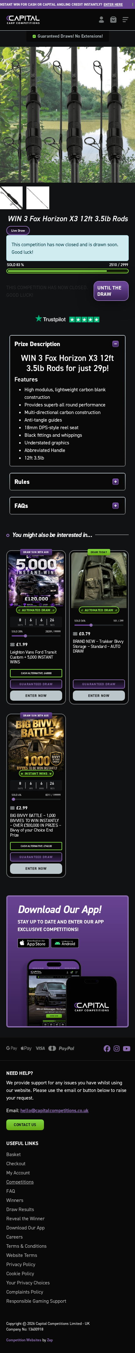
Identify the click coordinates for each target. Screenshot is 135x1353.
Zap (50, 1340)
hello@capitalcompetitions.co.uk (54, 1110)
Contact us (25, 1124)
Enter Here (102, 4)
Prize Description (37, 344)
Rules (22, 482)
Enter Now (36, 695)
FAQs (21, 506)
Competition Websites (23, 1340)
